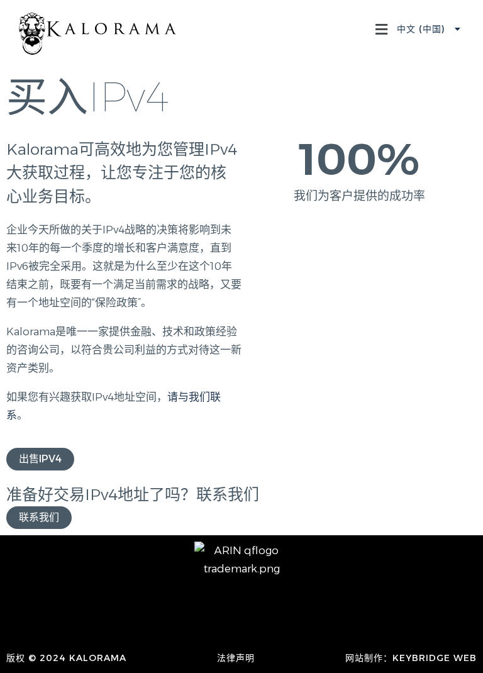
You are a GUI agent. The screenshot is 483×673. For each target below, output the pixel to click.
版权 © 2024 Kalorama (66, 658)
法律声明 (236, 658)
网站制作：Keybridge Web (411, 658)
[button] (381, 30)
